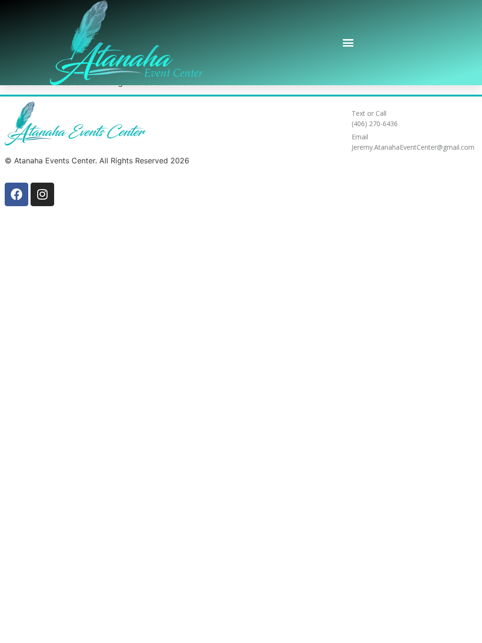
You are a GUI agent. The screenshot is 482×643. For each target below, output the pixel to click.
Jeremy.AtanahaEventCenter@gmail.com (413, 147)
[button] (348, 43)
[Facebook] (16, 194)
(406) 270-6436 (375, 123)
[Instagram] (42, 194)
